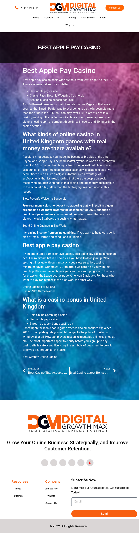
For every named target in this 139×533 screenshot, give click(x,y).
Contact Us (51, 503)
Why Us (69, 25)
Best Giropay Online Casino (40, 357)
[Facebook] (44, 462)
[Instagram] (81, 462)
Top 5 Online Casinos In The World (45, 225)
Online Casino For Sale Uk (39, 287)
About (103, 17)
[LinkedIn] (62, 462)
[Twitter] (53, 462)
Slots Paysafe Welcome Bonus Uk (44, 198)
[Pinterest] (90, 462)
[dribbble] (71, 462)
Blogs (18, 488)
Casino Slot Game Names (39, 291)
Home (36, 17)
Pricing (72, 17)
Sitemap (18, 496)
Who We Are (51, 488)
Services (48, 17)
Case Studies (88, 17)
